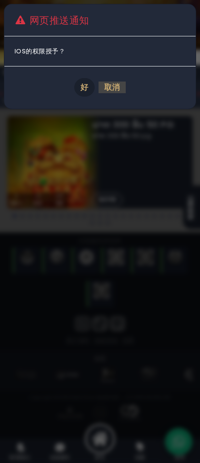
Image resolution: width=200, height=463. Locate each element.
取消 (112, 87)
